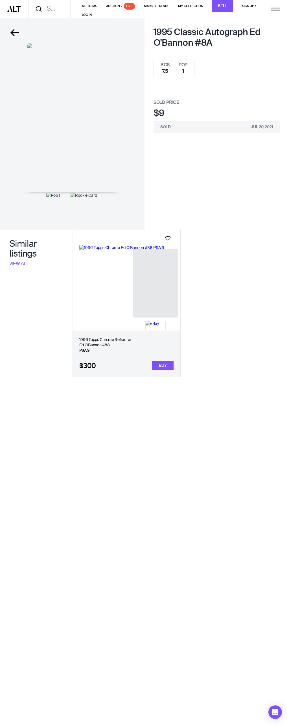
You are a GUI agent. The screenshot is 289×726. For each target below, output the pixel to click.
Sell (222, 6)
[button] (275, 712)
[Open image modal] (72, 118)
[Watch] (168, 238)
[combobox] (51, 9)
